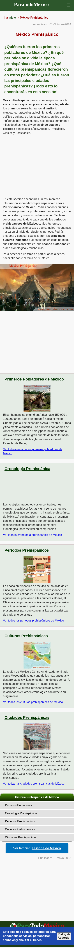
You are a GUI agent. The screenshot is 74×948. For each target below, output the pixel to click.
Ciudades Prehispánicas (26, 717)
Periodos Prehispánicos (26, 550)
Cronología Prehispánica (27, 468)
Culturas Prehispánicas (26, 636)
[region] (37, 165)
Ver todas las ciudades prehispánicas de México (33, 783)
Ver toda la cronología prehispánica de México (32, 534)
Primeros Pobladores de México (34, 379)
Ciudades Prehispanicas (20, 837)
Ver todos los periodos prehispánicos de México (33, 620)
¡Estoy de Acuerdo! (63, 936)
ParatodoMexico (31, 4)
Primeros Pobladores (18, 805)
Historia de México (46, 848)
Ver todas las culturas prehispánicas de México (33, 702)
